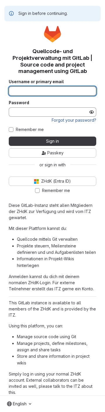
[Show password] (91, 112)
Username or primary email (36, 81)
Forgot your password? (74, 120)
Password (19, 102)
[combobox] (19, 403)
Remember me (30, 129)
